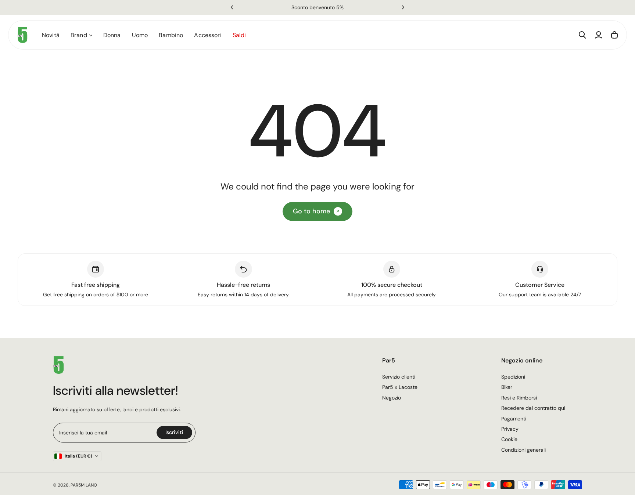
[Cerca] (582, 35)
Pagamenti (513, 418)
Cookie (509, 439)
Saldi (239, 35)
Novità (51, 35)
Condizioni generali (523, 450)
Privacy (510, 429)
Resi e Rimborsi (519, 397)
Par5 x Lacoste (399, 387)
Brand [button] (79, 35)
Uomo (140, 35)
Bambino (171, 35)
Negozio (391, 397)
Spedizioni (513, 376)
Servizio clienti (398, 376)
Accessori (207, 35)
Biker (506, 387)
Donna (112, 35)
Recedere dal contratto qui (533, 408)
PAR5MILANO (84, 485)
